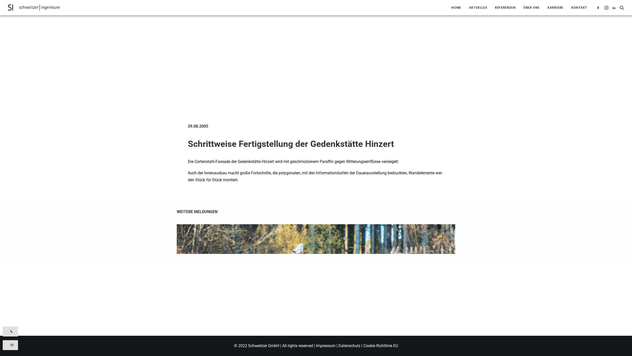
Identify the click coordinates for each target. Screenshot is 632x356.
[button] (599, 7)
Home (456, 7)
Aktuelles (478, 7)
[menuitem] (456, 7)
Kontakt (579, 7)
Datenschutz (349, 345)
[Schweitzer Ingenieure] (34, 7)
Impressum (326, 345)
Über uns (531, 7)
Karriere (555, 7)
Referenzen (505, 7)
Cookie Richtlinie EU (380, 345)
